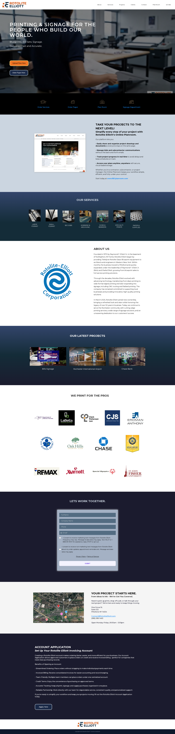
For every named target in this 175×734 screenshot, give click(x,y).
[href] (58, 608)
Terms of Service (93, 556)
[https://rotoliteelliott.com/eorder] (43, 101)
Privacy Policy (81, 556)
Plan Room (156, 4)
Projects (122, 4)
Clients (133, 4)
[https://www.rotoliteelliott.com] (13, 5)
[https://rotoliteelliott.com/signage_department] (131, 101)
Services (110, 4)
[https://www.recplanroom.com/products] (73, 101)
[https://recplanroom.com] (59, 152)
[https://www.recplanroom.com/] (102, 101)
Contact (144, 4)
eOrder (168, 4)
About (99, 4)
